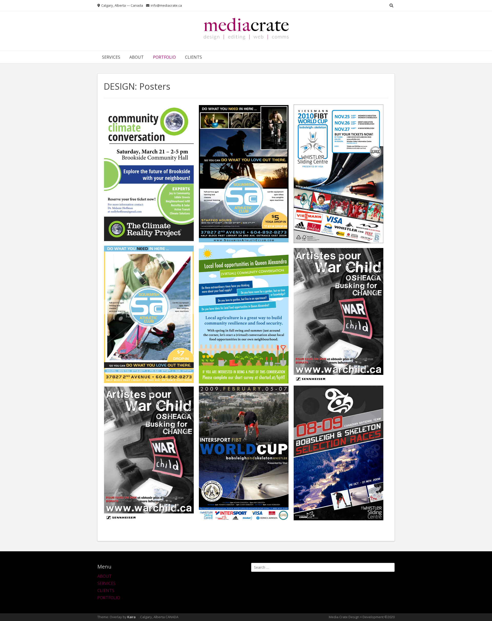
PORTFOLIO (164, 57)
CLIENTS (193, 57)
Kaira (131, 617)
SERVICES (111, 57)
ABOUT (136, 57)
